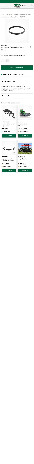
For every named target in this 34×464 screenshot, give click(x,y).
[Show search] (4, 6)
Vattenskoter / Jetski (25, 14)
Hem (2, 14)
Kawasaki (4, 45)
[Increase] (8, 60)
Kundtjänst (24, 5)
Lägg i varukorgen (17, 67)
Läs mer (9, 135)
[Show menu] (2, 6)
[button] (32, 6)
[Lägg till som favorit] (30, 47)
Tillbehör (7, 14)
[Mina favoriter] (29, 6)
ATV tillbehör (14, 14)
